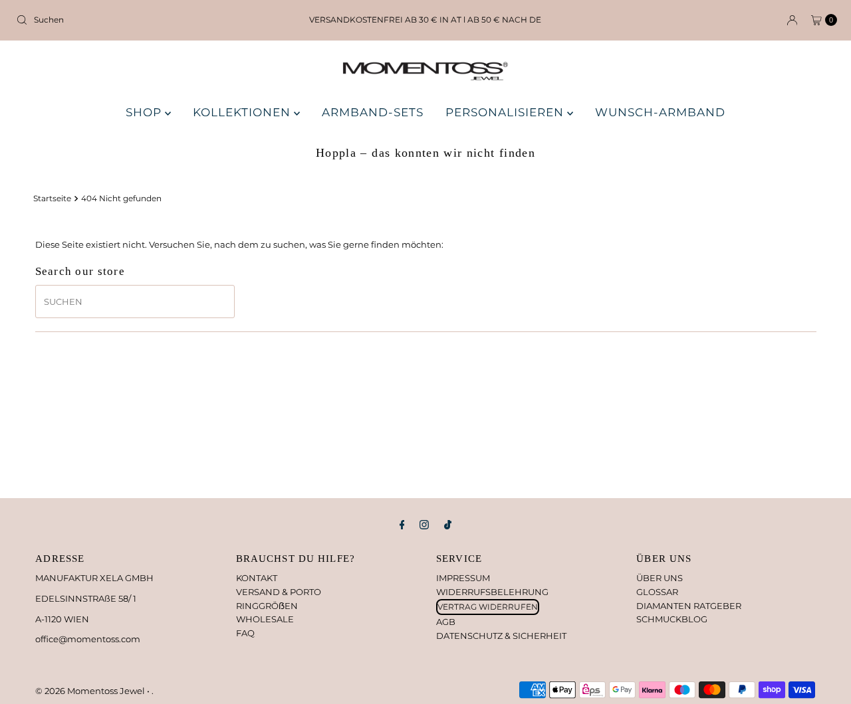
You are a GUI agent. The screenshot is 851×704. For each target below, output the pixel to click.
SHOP (145, 112)
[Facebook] (402, 525)
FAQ (245, 633)
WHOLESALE (265, 619)
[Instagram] (424, 525)
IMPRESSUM (463, 577)
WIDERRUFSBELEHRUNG (492, 591)
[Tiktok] (447, 525)
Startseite (52, 198)
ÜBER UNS (659, 577)
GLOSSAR (657, 591)
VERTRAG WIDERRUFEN (487, 607)
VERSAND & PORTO (278, 591)
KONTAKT (256, 577)
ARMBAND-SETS (373, 112)
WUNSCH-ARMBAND (660, 112)
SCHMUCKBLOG (671, 619)
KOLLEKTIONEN (243, 112)
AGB (445, 621)
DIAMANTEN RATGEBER (688, 605)
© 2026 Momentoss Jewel (91, 690)
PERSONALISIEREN (506, 112)
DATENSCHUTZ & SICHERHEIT (501, 635)
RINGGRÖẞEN (267, 605)
